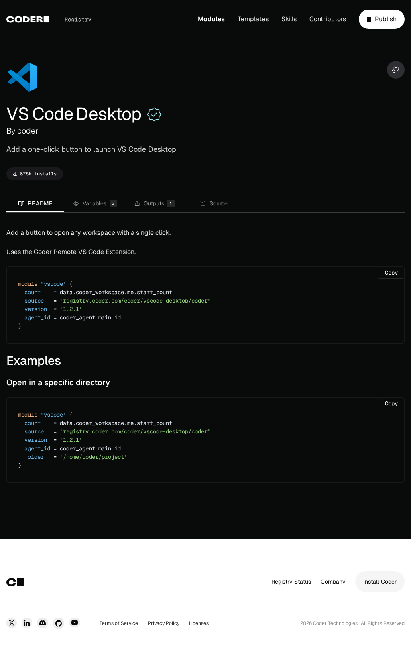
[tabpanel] (205, 358)
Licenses (199, 623)
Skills (289, 19)
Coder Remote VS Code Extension (84, 252)
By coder (22, 131)
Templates (253, 19)
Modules (211, 19)
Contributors (327, 19)
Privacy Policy (163, 623)
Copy (394, 272)
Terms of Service (119, 623)
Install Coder (380, 581)
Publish (385, 20)
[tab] (35, 204)
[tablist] (205, 204)
